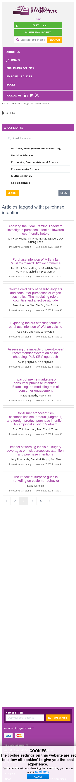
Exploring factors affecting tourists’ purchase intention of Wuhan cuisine (35, 324)
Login (37, 18)
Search (55, 39)
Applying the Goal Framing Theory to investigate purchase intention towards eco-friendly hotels (35, 229)
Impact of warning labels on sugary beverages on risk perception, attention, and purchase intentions (35, 450)
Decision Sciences (22, 155)
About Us (13, 52)
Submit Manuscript (38, 32)
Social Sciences (20, 182)
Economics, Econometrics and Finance (34, 162)
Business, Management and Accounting (36, 148)
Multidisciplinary (21, 176)
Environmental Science (25, 169)
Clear (64, 193)
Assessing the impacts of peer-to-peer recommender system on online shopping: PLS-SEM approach (35, 353)
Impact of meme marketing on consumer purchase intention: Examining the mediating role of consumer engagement (35, 385)
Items (39, 25)
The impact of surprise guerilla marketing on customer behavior (35, 478)
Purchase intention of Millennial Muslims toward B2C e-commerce (36, 261)
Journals (13, 60)
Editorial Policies (19, 76)
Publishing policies (20, 68)
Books (10, 84)
